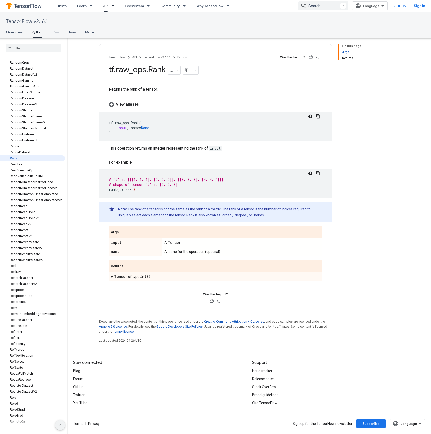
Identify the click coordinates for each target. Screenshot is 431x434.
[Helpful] (311, 57)
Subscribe (371, 423)
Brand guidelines (265, 395)
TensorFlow (117, 57)
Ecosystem (134, 6)
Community (170, 6)
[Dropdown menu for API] (114, 6)
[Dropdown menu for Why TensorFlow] (229, 6)
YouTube (80, 403)
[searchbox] (33, 48)
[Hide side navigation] (60, 425)
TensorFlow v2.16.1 (27, 21)
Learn (82, 6)
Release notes (263, 379)
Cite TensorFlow (264, 403)
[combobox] (323, 5)
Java (72, 32)
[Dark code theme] (310, 116)
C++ (55, 32)
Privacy (94, 424)
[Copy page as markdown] (187, 70)
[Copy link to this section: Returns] (129, 267)
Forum (78, 379)
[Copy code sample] (318, 116)
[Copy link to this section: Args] (124, 233)
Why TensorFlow (209, 6)
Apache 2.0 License (113, 326)
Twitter (79, 395)
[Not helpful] (318, 57)
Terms (78, 424)
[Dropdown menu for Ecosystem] (150, 6)
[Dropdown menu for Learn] (93, 6)
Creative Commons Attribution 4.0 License (234, 321)
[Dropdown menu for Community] (186, 6)
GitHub (400, 6)
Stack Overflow (264, 387)
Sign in (419, 6)
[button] (215, 104)
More (89, 32)
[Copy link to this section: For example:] (138, 162)
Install (63, 6)
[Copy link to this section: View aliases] (144, 104)
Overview (14, 32)
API (105, 6)
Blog (76, 371)
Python (37, 32)
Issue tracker (262, 371)
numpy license (123, 331)
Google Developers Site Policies (179, 326)
